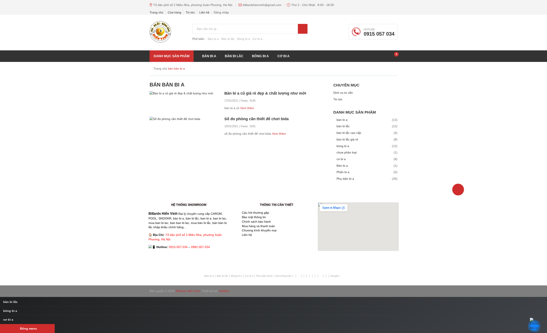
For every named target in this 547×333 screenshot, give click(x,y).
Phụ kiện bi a (345, 178)
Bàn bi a (213, 39)
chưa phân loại (347, 152)
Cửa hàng (174, 12)
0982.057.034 (200, 247)
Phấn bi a (343, 172)
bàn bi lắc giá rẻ (347, 139)
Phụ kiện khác (264, 276)
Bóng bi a (243, 39)
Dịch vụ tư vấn (343, 92)
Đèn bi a (342, 165)
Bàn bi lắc (228, 39)
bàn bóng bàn (283, 276)
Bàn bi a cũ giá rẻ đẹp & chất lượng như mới (265, 93)
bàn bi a (342, 119)
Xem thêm (247, 108)
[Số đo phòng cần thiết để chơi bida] (175, 119)
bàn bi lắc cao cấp (349, 132)
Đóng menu (28, 328)
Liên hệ (204, 12)
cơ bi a (283, 56)
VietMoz (224, 291)
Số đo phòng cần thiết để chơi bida (256, 119)
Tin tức (190, 12)
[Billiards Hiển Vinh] (160, 31)
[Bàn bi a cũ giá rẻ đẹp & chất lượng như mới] (181, 93)
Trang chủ (156, 12)
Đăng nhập (221, 12)
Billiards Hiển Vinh (188, 291)
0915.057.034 (178, 247)
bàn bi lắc (234, 56)
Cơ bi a (257, 39)
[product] (302, 29)
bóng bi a (260, 56)
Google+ (335, 276)
